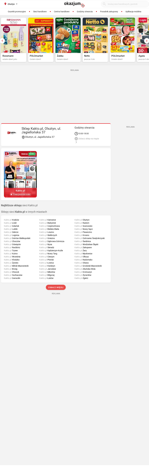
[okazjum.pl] (74, 4)
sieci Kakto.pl (19, 205)
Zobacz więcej (56, 287)
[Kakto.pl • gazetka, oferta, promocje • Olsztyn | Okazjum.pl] (12, 133)
